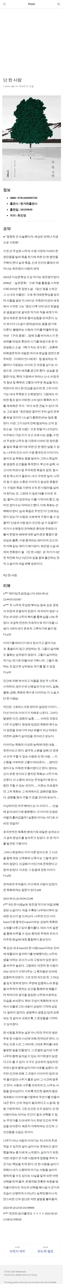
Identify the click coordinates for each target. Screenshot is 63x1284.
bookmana (21, 1271)
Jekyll (18, 1274)
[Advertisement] (31, 40)
